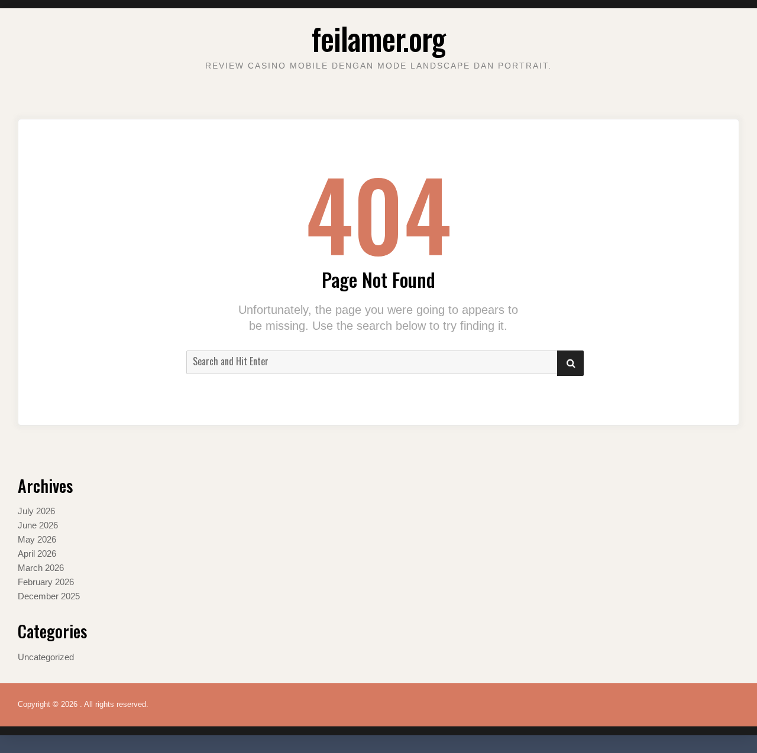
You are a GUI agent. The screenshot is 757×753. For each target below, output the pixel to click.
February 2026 (46, 582)
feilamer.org (378, 38)
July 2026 (36, 511)
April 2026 (37, 553)
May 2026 (37, 539)
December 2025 (49, 596)
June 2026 (38, 525)
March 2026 (41, 568)
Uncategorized (46, 657)
